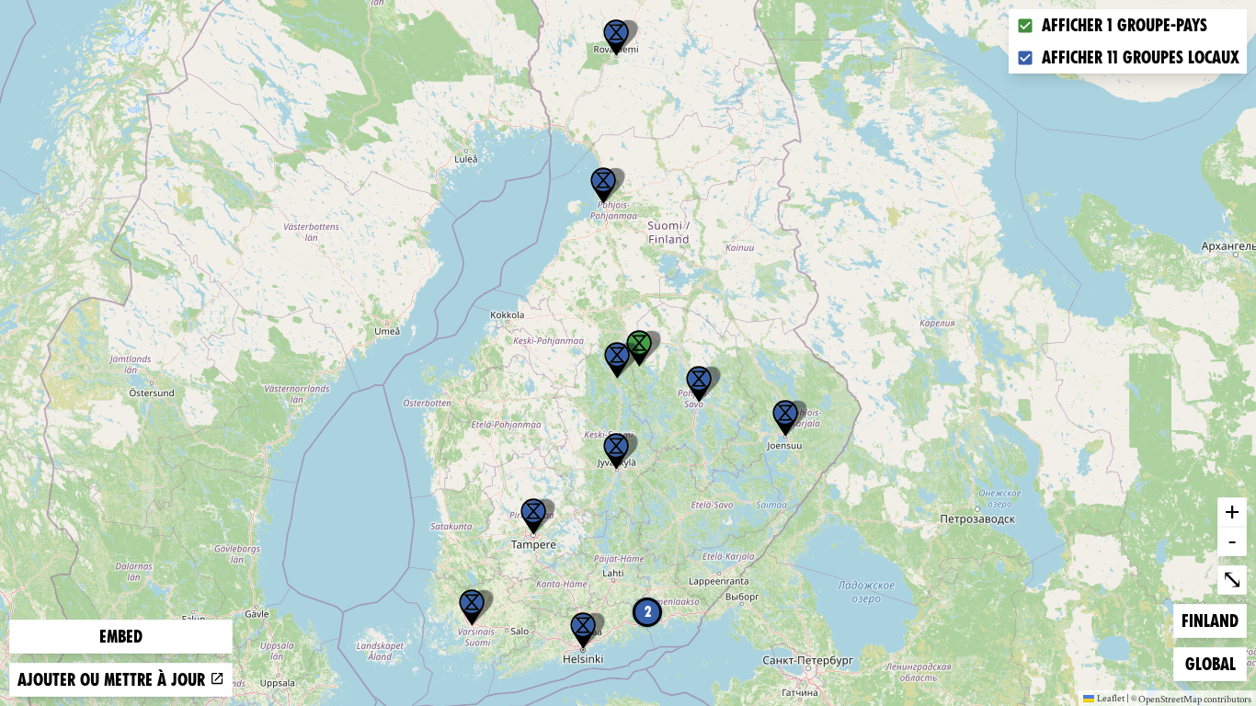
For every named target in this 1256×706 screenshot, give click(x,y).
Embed (121, 636)
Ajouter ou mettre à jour (113, 679)
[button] (616, 37)
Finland (1211, 620)
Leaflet (1111, 697)
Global (1214, 664)
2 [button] (648, 612)
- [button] (1232, 540)
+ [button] (1232, 511)
